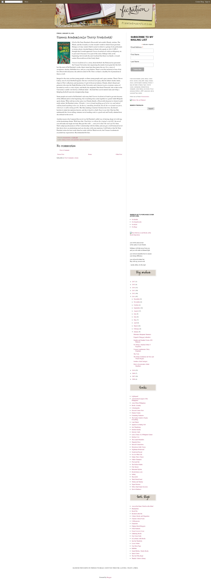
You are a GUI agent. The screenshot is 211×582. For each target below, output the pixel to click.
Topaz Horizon (136, 484)
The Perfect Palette (137, 464)
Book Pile (134, 511)
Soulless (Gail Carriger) (140, 361)
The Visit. (136, 354)
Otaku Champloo (137, 459)
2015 (133, 284)
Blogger (109, 577)
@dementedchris (145, 96)
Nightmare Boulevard (138, 449)
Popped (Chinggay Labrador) (142, 337)
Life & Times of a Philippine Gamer (142, 434)
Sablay (134, 474)
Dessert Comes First (138, 410)
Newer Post (60, 154)
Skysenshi (135, 477)
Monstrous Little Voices (139, 447)
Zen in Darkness (136, 489)
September (137, 308)
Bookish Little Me (137, 514)
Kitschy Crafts (136, 432)
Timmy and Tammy (137, 482)
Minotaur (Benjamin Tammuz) (142, 334)
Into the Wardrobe (137, 541)
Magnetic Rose (136, 442)
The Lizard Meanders (138, 439)
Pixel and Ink (135, 462)
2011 (133, 296)
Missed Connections (138, 444)
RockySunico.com (137, 472)
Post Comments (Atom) (71, 158)
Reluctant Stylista (137, 469)
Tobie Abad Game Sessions (140, 487)
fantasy (64, 140)
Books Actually (136, 405)
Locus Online (136, 543)
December (137, 299)
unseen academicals (84, 140)
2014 (133, 287)
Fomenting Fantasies (138, 415)
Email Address (137, 47)
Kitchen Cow (135, 437)
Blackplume (135, 509)
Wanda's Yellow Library (139, 558)
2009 (133, 373)
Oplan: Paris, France (138, 457)
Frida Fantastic (136, 528)
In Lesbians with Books (139, 538)
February (136, 329)
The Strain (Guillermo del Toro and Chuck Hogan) (144, 357)
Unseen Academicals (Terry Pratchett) (142, 350)
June (135, 317)
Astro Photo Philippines (139, 403)
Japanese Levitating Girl (139, 424)
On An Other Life (137, 454)
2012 (133, 293)
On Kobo (134, 224)
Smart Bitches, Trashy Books (140, 551)
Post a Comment (64, 150)
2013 (133, 290)
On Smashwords (137, 222)
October (136, 305)
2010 (133, 370)
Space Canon (135, 553)
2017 (133, 281)
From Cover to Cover (138, 531)
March (136, 326)
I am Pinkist (135, 422)
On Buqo (134, 227)
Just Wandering (136, 427)
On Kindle (135, 219)
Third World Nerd (137, 479)
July (135, 314)
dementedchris (67, 137)
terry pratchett (75, 140)
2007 (133, 376)
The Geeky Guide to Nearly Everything (140, 418)
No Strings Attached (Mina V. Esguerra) (142, 345)
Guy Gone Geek (136, 536)
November (137, 302)
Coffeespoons (136, 521)
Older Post (119, 154)
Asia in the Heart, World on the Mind (142, 506)
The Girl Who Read (137, 556)
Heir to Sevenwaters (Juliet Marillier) (141, 365)
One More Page (136, 546)
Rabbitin (134, 548)
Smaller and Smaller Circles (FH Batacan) (143, 341)
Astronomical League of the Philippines (140, 399)
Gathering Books (137, 533)
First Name (135, 54)
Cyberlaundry (136, 408)
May (135, 320)
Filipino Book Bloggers (138, 526)
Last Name (135, 61)
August (136, 311)
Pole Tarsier (135, 467)
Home (90, 154)
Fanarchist (135, 523)
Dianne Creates (136, 413)
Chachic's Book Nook (138, 519)
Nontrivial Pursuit (137, 452)
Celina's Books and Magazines (140, 516)
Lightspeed (135, 396)
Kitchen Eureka (136, 429)
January (136, 332)
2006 (133, 379)
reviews (68, 140)
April (135, 323)
